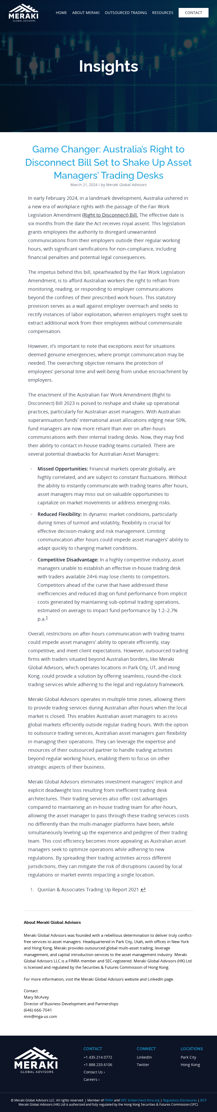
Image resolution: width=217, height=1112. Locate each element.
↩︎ (143, 889)
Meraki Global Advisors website (110, 979)
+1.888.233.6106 (98, 1064)
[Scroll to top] (205, 1105)
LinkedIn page (160, 979)
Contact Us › (94, 1071)
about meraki (86, 12)
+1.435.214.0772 (98, 1057)
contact (193, 12)
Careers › (92, 1079)
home (61, 12)
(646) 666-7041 (38, 1010)
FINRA (109, 1100)
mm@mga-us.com (40, 1016)
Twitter (143, 1064)
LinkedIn (144, 1057)
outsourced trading (126, 12)
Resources (162, 12)
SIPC (123, 1100)
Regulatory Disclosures (180, 1100)
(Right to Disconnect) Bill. (110, 215)
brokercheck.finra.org (144, 1100)
